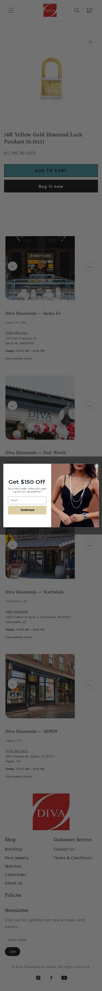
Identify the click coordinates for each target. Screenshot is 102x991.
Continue (27, 510)
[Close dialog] (96, 466)
